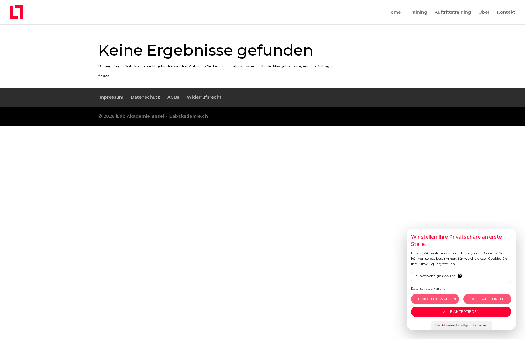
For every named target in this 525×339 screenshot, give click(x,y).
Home (394, 12)
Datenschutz (145, 97)
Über (484, 12)
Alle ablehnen (487, 299)
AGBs (173, 97)
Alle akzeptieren (461, 311)
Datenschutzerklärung (428, 288)
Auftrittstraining (453, 12)
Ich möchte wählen (435, 299)
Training (417, 12)
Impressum (110, 97)
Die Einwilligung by (461, 325)
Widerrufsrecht (204, 97)
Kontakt (506, 12)
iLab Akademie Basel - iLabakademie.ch (162, 116)
